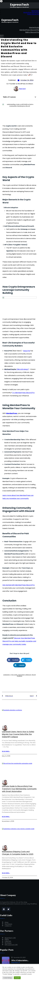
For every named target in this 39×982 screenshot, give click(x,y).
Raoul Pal (26, 351)
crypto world (13, 674)
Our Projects (8, 924)
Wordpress (19, 676)
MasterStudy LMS (10, 938)
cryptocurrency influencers (24, 674)
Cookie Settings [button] (8, 977)
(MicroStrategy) (16, 369)
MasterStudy (35, 11)
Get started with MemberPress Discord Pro (18, 585)
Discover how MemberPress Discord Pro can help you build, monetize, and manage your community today (19, 641)
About (6, 922)
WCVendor (8, 943)
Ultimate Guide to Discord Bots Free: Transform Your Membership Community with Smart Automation (19, 789)
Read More (15, 962)
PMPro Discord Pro (33, 14)
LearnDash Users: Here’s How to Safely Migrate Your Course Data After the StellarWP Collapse (18, 734)
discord (34, 674)
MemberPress (11, 413)
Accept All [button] (17, 977)
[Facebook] (9, 909)
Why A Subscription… (20, 960)
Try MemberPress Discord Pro (23, 393)
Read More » (6, 751)
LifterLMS (8, 941)
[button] (35, 97)
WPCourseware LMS (11, 944)
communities (6, 674)
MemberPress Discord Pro (31, 12)
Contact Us (8, 925)
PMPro (7, 939)
